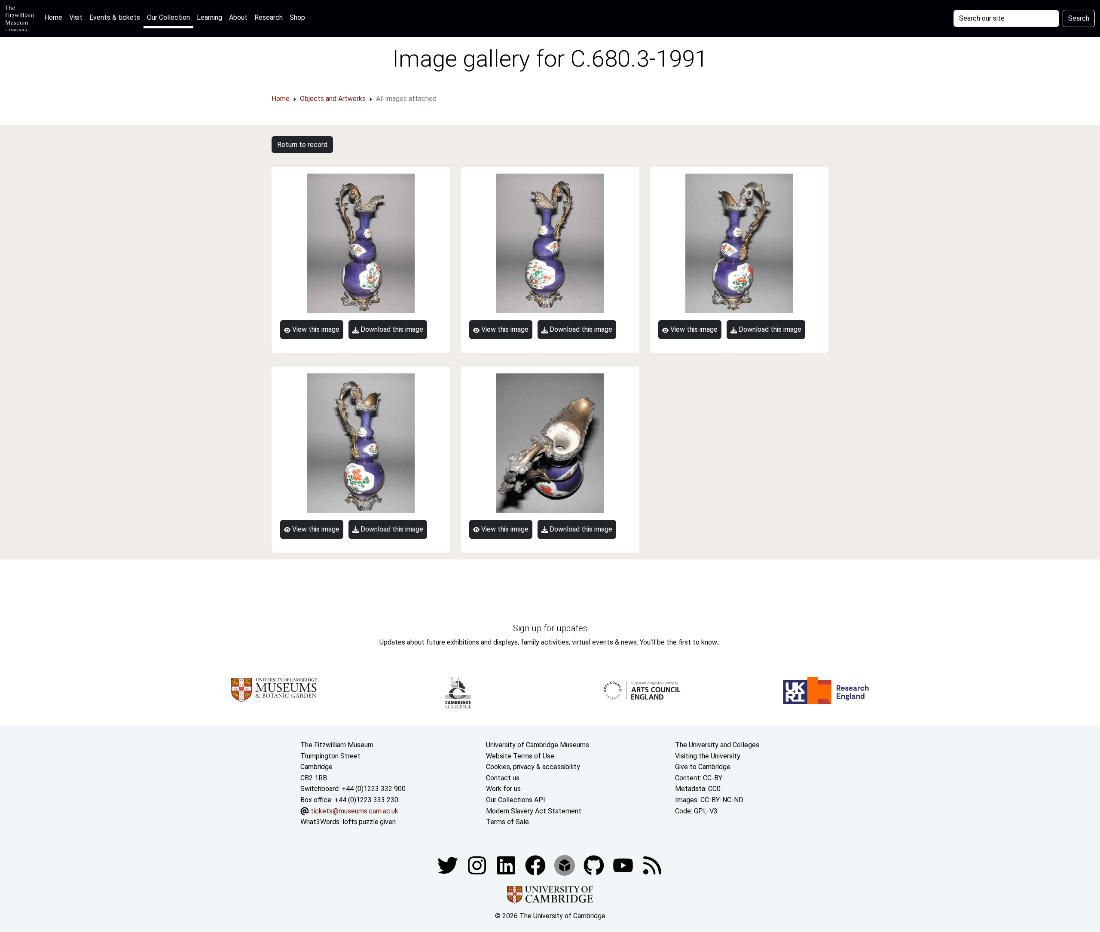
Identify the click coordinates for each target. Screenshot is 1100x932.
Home (55, 17)
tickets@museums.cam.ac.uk (354, 811)
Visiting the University (707, 756)
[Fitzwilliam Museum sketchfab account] (565, 865)
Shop (297, 17)
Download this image (391, 329)
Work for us (503, 789)
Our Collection (168, 17)
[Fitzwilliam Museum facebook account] (507, 865)
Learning (209, 17)
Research (268, 17)
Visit (75, 17)
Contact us (502, 778)
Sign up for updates (550, 628)
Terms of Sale (507, 822)
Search (1078, 18)
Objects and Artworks (333, 99)
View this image (314, 329)
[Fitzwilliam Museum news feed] (652, 865)
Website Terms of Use (520, 756)
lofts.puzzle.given (369, 822)
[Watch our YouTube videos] (624, 865)
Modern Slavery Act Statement (533, 811)
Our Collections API (515, 800)
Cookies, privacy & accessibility (533, 767)
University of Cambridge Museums (537, 745)
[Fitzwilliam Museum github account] (594, 865)
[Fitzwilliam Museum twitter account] (448, 865)
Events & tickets (114, 17)
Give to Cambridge (702, 767)
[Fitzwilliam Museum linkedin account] (536, 865)
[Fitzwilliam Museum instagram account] (477, 865)
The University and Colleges (717, 745)
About (238, 17)
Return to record (302, 145)
